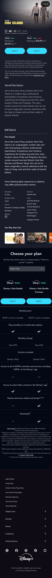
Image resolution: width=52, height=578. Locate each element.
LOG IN (45, 4)
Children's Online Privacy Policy (15, 488)
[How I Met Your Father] (37, 238)
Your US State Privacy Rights (14, 492)
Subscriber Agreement (12, 497)
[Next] (48, 238)
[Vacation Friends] (14, 238)
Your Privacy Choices (11, 501)
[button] (26, 511)
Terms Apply (11, 428)
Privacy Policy (9, 483)
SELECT (15, 51)
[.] (7, 550)
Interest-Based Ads (11, 506)
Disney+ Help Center (27, 455)
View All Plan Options (14, 85)
